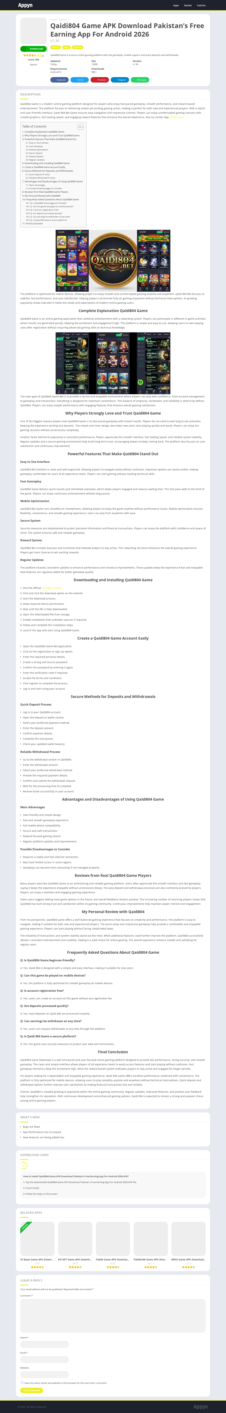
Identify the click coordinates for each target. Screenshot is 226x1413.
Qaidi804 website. (52, 588)
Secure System (36, 153)
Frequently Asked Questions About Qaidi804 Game (52, 199)
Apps (176, 5)
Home (53, 19)
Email (24, 1352)
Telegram (122, 79)
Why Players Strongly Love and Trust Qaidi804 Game (52, 135)
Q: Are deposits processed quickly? (46, 213)
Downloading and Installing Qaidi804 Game (47, 163)
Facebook (61, 79)
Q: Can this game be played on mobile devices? (51, 206)
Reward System (36, 156)
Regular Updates (36, 159)
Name (24, 1337)
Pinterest (101, 79)
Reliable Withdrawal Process (42, 177)
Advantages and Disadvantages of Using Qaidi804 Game (54, 181)
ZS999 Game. (177, 117)
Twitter (80, 79)
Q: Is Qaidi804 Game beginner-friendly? (48, 203)
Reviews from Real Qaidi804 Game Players (46, 191)
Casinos (201, 5)
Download (36, 48)
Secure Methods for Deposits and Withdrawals (49, 170)
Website (24, 1367)
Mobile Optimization (38, 149)
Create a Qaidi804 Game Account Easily (45, 167)
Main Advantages (37, 185)
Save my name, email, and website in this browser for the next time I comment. (65, 1383)
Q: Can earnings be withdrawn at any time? (50, 216)
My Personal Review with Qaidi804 (42, 195)
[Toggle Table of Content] (79, 127)
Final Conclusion (34, 223)
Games (188, 5)
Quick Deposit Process (39, 174)
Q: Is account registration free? (44, 209)
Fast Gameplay (36, 146)
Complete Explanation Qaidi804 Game (44, 131)
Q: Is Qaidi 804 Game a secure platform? (48, 220)
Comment (26, 1295)
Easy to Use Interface (38, 142)
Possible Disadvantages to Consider (45, 188)
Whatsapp (141, 79)
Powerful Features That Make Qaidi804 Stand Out (50, 139)
